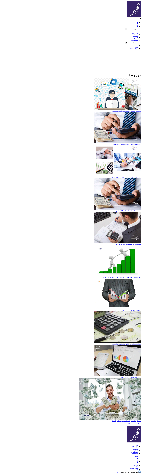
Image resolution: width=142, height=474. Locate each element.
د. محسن (118, 472)
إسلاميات (136, 34)
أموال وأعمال (135, 33)
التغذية (136, 456)
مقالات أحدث (137, 423)
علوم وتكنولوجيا (134, 40)
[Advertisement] (71, 62)
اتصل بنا (136, 49)
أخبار (137, 31)
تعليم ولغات (135, 36)
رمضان (136, 454)
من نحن (136, 47)
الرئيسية (136, 45)
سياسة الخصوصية (134, 48)
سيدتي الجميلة (134, 38)
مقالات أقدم (127, 423)
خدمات (136, 37)
